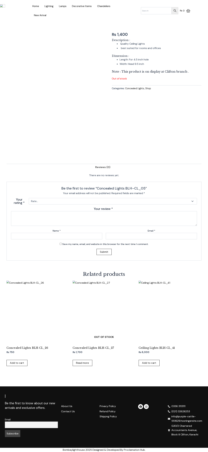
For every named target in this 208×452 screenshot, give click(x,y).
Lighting (49, 6)
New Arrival (40, 15)
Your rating (19, 201)
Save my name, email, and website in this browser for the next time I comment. (105, 244)
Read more (82, 363)
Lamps (62, 6)
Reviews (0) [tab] (102, 167)
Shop (148, 88)
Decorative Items (82, 6)
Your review (103, 209)
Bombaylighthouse (74, 450)
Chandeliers (103, 6)
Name (57, 230)
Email (151, 230)
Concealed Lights (134, 88)
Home (35, 6)
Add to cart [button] (17, 363)
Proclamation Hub (134, 450)
